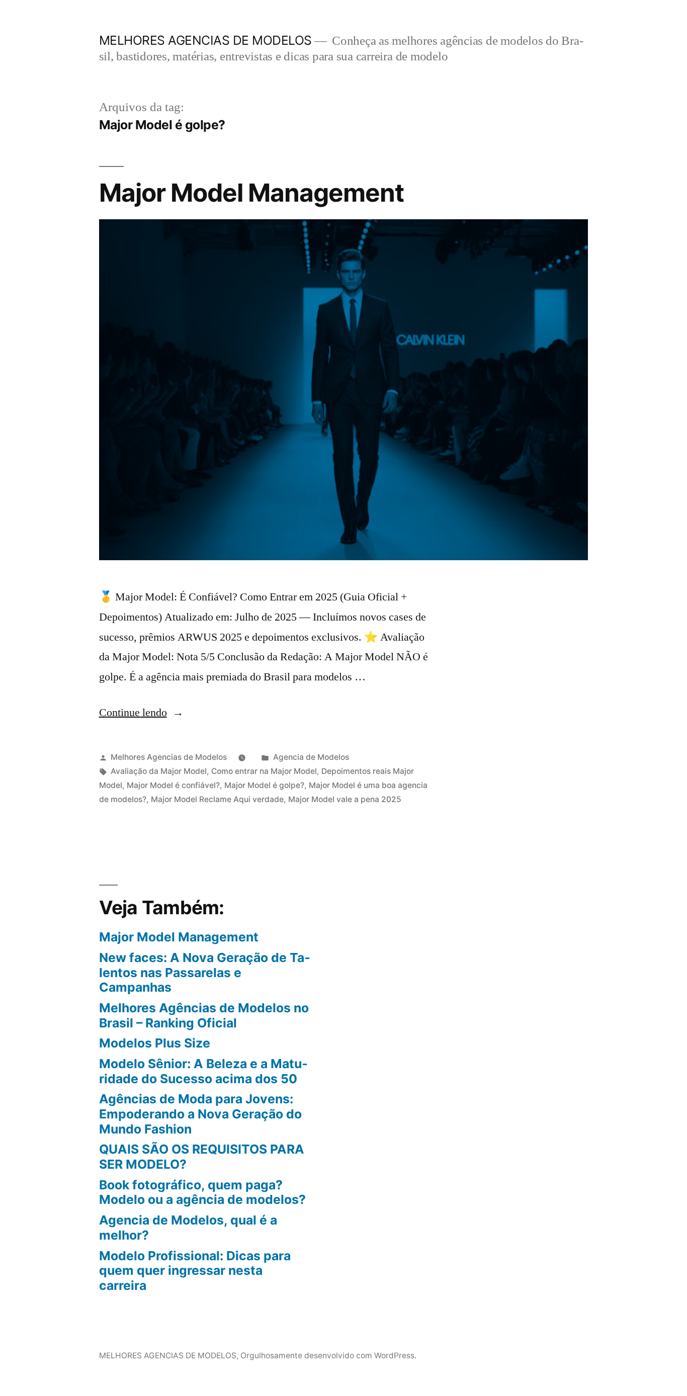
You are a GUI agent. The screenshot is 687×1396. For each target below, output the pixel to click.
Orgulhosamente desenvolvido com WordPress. (328, 1355)
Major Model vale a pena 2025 (344, 799)
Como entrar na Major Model (264, 771)
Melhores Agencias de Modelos (169, 757)
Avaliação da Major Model (159, 771)
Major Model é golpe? (264, 785)
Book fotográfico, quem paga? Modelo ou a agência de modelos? (202, 1192)
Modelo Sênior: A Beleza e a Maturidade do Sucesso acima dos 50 (203, 1071)
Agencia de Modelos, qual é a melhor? (188, 1227)
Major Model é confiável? (173, 785)
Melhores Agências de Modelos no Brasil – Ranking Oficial (204, 1015)
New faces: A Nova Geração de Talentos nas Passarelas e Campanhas (204, 972)
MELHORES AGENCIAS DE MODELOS (205, 40)
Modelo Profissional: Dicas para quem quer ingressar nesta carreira (195, 1270)
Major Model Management (251, 193)
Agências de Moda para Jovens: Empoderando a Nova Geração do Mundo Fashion (200, 1113)
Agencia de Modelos (311, 757)
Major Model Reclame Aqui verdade (217, 799)
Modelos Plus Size (154, 1043)
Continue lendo (141, 713)
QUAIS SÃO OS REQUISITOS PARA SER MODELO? (201, 1157)
